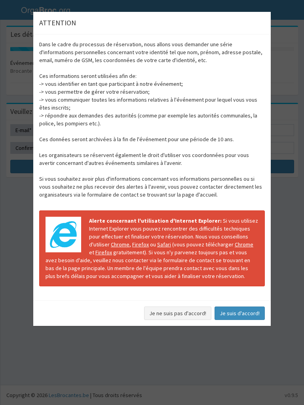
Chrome (120, 244)
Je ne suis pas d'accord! (177, 313)
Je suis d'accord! (240, 313)
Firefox (140, 244)
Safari (164, 244)
